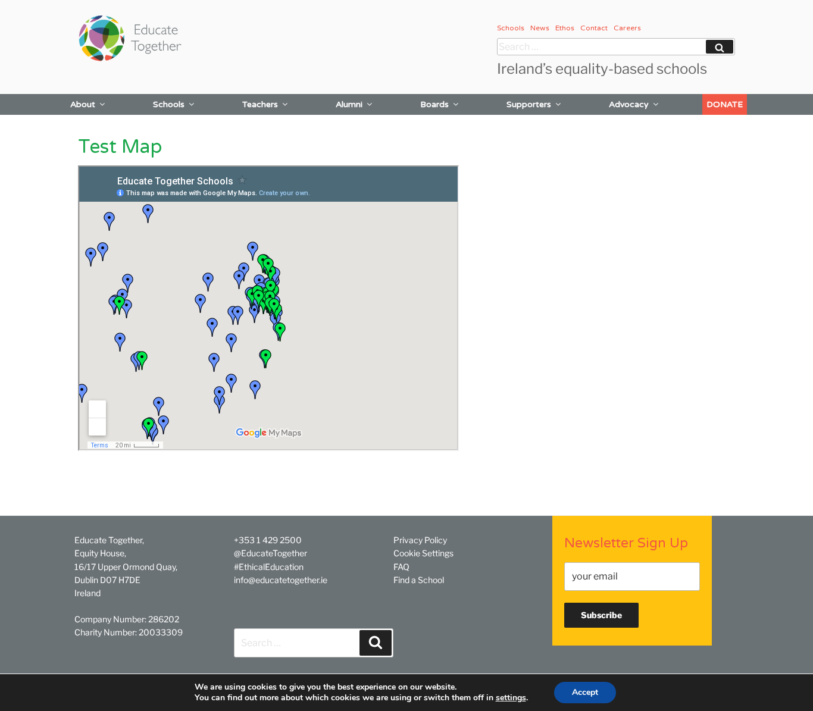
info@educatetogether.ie (280, 580)
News (539, 28)
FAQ (401, 567)
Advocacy (629, 104)
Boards (434, 104)
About (82, 104)
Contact (594, 28)
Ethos (564, 28)
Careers (627, 28)
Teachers (260, 104)
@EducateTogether (270, 553)
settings (511, 698)
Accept (585, 692)
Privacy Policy (420, 540)
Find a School (418, 580)
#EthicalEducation (269, 567)
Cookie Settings (423, 553)
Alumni (349, 104)
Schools (510, 28)
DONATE (724, 104)
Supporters (528, 104)
